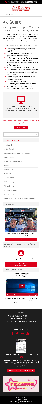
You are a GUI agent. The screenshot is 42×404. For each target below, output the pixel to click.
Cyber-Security (9, 149)
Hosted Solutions (10, 190)
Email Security (9, 157)
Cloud (6, 165)
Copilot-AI (8, 145)
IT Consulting (9, 182)
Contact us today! (21, 128)
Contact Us (21, 239)
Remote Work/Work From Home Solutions (19, 198)
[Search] (36, 134)
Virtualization (9, 186)
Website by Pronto (26, 402)
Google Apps (9, 194)
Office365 (7, 174)
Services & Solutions (12, 140)
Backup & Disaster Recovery (14, 161)
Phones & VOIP (9, 170)
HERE (21, 357)
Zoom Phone (9, 178)
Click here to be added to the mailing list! (21, 370)
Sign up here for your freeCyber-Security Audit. (21, 264)
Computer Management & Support (17, 153)
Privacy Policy (14, 402)
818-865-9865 (32, 2)
